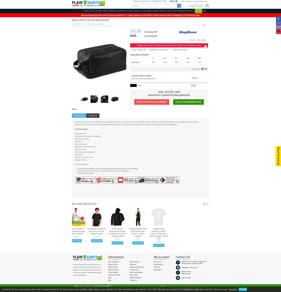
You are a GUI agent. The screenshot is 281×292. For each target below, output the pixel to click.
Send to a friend (180, 50)
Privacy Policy (134, 270)
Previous (203, 203)
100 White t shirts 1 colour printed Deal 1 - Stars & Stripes (76, 231)
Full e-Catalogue (113, 262)
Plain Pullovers (135, 262)
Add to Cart (76, 241)
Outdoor (144, 11)
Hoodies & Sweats (102, 11)
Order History (158, 264)
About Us (133, 264)
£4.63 (176, 62)
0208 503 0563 (185, 274)
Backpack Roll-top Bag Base (202, 20)
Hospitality (190, 11)
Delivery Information (136, 267)
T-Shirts (86, 11)
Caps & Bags (129, 11)
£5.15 (154, 62)
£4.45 (188, 62)
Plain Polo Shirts (113, 270)
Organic (199, 11)
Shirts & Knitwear (179, 11)
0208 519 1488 (185, 271)
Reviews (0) (93, 116)
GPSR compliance (135, 278)
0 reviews (192, 40)
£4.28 (199, 62)
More (204, 11)
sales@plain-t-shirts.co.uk (189, 267)
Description (79, 116)
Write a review (201, 40)
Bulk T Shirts (134, 275)
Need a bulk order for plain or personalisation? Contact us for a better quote (169, 45)
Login (182, 1)
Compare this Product (159, 50)
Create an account (192, 1)
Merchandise (153, 11)
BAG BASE (79, 26)
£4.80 (165, 62)
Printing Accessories (117, 11)
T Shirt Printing (113, 272)
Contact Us (133, 280)
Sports (137, 11)
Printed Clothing (165, 11)
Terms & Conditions (136, 272)
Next (207, 203)
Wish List (157, 267)
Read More (233, 289)
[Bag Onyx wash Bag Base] (84, 99)
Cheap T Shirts (113, 267)
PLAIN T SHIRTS (76, 24)
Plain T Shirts (77, 11)
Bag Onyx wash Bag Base (96, 24)
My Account (157, 262)
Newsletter (157, 270)
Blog (109, 280)
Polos (92, 11)
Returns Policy (113, 264)
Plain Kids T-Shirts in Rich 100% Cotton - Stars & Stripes (97, 231)
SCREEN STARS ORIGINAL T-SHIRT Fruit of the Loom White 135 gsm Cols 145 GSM (158, 234)
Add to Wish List (140, 50)
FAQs (110, 278)
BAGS (84, 24)
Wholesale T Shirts (114, 275)
